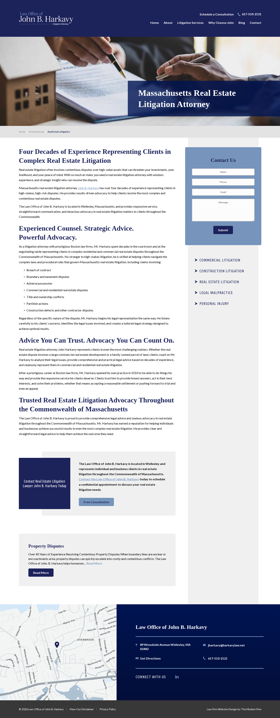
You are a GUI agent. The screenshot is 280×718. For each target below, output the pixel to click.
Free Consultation (96, 502)
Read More (94, 563)
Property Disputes (46, 546)
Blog (241, 22)
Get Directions (150, 658)
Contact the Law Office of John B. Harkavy (109, 479)
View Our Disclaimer (82, 709)
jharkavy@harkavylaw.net (226, 645)
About (168, 22)
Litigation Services (190, 22)
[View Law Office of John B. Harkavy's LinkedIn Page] (177, 677)
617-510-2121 (251, 14)
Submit (223, 230)
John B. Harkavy (88, 188)
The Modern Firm (251, 709)
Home (154, 22)
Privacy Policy (108, 709)
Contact (255, 22)
